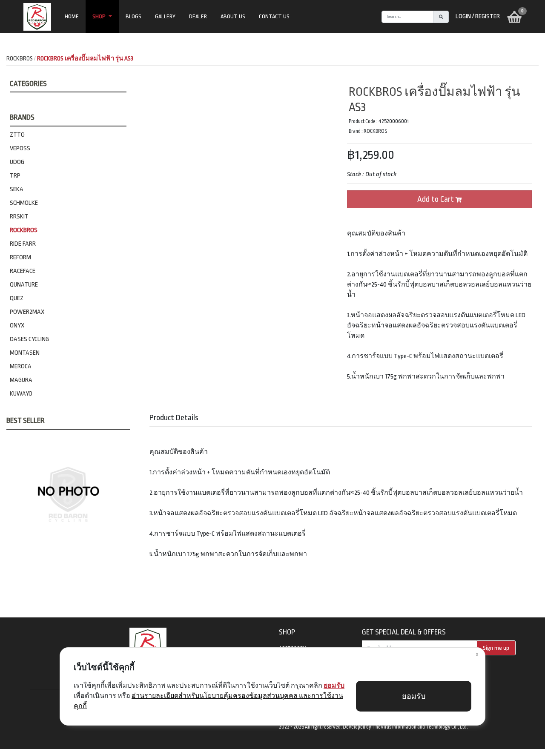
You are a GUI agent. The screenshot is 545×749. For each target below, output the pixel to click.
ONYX (17, 325)
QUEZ (16, 298)
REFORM (20, 257)
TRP (15, 175)
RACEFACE (22, 271)
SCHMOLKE (24, 203)
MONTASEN (25, 352)
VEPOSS (20, 148)
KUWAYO (21, 393)
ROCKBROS (23, 230)
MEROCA (21, 366)
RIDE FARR (23, 243)
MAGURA (21, 380)
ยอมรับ (413, 696)
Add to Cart (436, 199)
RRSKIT (19, 216)
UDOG (17, 162)
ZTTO (17, 134)
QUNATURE (24, 284)
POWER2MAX (27, 312)
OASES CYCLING (29, 339)
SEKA (16, 189)
